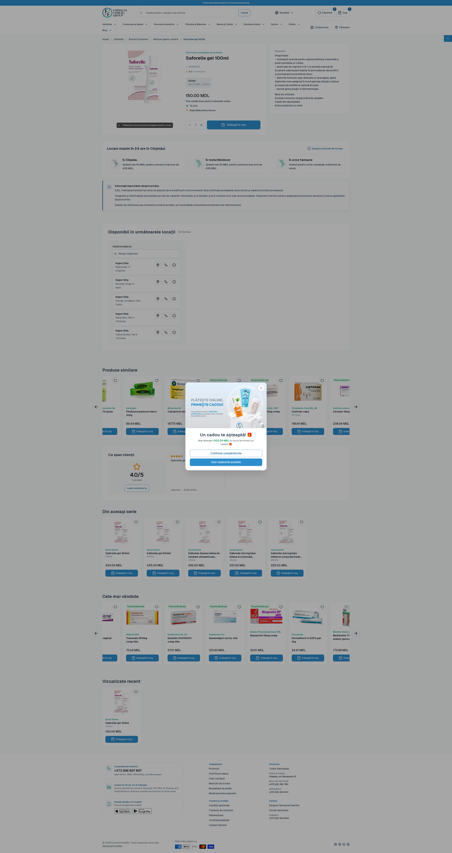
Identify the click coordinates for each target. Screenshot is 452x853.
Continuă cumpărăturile (226, 453)
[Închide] (261, 388)
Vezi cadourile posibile (226, 462)
